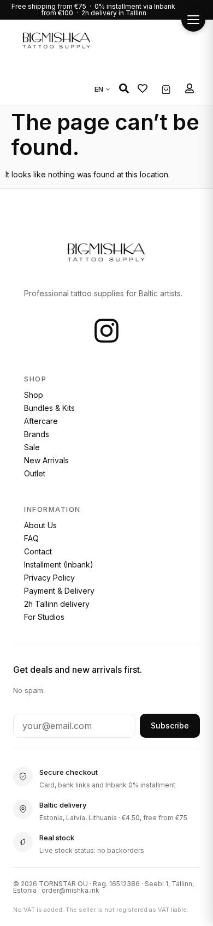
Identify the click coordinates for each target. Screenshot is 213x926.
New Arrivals (46, 460)
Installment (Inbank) (58, 564)
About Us (40, 525)
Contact (38, 551)
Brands (36, 434)
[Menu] (193, 20)
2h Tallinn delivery (57, 603)
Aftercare (41, 421)
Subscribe (170, 725)
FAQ (31, 538)
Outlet (34, 473)
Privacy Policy (49, 577)
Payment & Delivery (59, 590)
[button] (124, 88)
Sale (32, 447)
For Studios (44, 617)
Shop (33, 394)
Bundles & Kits (49, 408)
